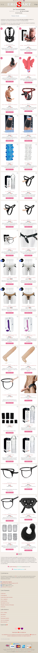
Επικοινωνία (3, 606)
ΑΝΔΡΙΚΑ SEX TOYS (7, 650)
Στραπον (22, 397)
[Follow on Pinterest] (9, 639)
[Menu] (1, 4)
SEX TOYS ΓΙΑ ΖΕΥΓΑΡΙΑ (31, 649)
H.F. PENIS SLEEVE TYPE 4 (9, 191)
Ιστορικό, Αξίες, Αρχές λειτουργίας (7, 597)
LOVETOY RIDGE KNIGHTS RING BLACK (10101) (28, 134)
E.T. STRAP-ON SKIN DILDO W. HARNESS (28, 191)
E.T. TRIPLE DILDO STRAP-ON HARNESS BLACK (28, 104)
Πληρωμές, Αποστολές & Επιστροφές (7, 604)
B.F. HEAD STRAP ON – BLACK (9, 45)
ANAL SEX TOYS (16, 649)
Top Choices (3, 616)
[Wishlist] (35, 4)
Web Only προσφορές (5, 620)
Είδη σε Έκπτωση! (4, 622)
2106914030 (16, 0)
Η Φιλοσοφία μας (4, 595)
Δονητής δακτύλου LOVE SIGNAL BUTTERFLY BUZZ (28, 75)
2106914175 (20, 0)
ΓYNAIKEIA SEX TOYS (22, 649)
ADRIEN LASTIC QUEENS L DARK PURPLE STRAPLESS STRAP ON (9, 335)
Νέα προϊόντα (3, 614)
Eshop (17, 651)
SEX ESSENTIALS (27, 650)
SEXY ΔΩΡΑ (32, 650)
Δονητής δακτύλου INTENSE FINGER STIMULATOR (9, 75)
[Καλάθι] (36, 4)
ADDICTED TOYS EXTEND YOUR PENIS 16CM (9, 365)
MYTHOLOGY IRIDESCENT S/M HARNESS (28, 277)
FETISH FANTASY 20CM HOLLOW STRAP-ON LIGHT (9, 105)
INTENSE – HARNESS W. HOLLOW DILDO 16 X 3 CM (28, 46)
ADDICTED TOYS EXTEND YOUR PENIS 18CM (28, 365)
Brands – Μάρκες (4, 612)
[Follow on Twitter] (5, 639)
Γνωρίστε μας (3, 593)
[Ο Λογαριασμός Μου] (3, 4)
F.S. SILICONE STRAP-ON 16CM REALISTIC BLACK (9, 484)
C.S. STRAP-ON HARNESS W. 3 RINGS (28, 514)
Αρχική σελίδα (11, 11)
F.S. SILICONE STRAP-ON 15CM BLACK (28, 483)
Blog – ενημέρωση (4, 599)
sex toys (17, 11)
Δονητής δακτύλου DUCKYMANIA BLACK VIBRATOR (28, 543)
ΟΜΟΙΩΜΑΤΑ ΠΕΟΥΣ (10, 649)
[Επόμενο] (21, 554)
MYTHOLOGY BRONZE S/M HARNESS (28, 306)
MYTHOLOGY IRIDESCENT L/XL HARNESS (9, 277)
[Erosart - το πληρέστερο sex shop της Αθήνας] (19, 4)
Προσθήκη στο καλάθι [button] (9, 81)
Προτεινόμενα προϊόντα (5, 618)
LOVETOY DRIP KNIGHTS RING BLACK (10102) (10, 134)
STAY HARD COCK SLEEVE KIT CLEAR (9, 542)
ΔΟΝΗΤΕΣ (4, 649)
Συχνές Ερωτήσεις (4, 601)
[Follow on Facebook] (1, 639)
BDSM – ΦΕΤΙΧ (13, 650)
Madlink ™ (29, 651)
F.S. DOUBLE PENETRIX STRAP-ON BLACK (9, 514)
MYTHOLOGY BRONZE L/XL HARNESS (9, 306)
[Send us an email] (7, 639)
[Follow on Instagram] (3, 639)
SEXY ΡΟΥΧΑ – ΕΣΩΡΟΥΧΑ (20, 650)
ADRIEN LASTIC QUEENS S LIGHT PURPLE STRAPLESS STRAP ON (28, 335)
